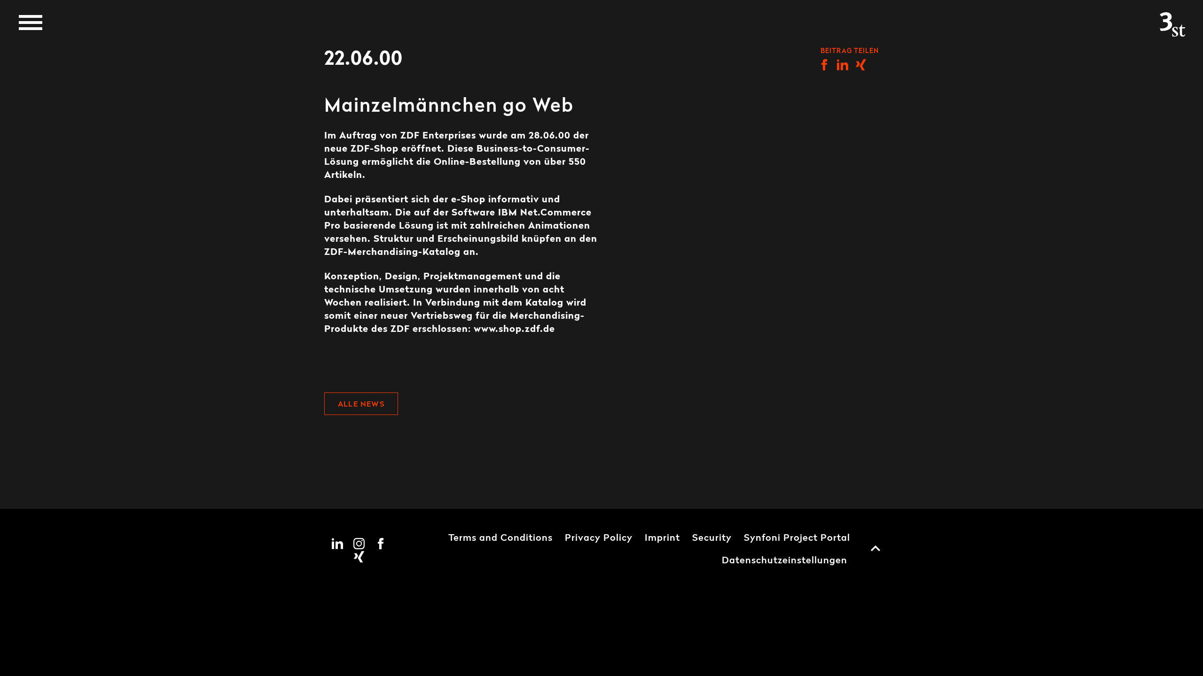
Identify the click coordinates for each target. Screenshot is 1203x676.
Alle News (361, 404)
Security (712, 538)
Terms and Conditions (500, 538)
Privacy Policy (599, 538)
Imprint (662, 538)
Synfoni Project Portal (797, 538)
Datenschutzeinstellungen (784, 561)
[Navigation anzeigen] (30, 22)
